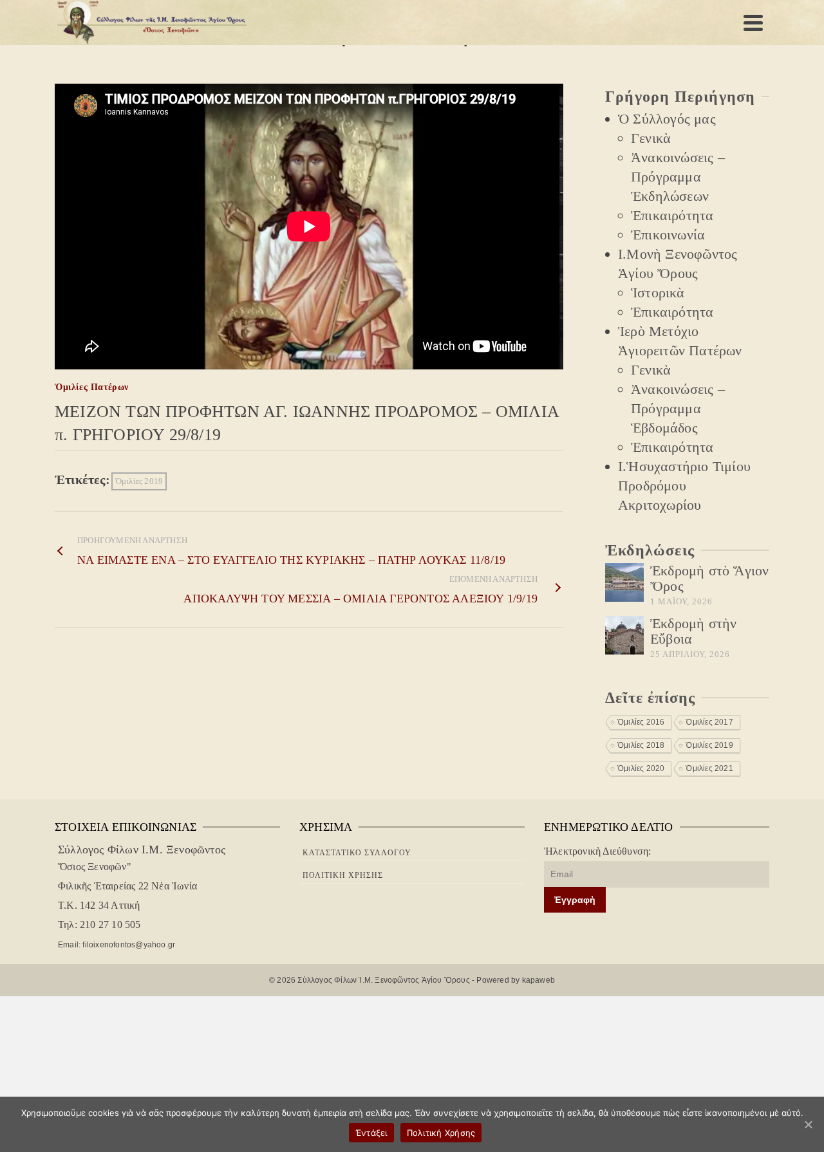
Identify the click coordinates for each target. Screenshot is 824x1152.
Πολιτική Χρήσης (343, 875)
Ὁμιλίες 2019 (139, 481)
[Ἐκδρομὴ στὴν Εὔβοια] (624, 635)
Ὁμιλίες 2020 (640, 768)
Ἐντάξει (371, 1133)
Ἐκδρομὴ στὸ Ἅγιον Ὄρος (709, 578)
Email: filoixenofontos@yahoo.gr (116, 944)
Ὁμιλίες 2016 (640, 722)
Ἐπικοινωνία (668, 235)
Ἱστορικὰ (658, 292)
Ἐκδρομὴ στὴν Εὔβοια (693, 631)
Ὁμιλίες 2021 (709, 768)
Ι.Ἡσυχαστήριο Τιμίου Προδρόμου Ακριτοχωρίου (684, 485)
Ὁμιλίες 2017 (709, 722)
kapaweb (538, 980)
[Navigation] (753, 22)
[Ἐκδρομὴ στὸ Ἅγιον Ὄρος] (624, 582)
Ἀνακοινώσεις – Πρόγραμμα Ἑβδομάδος (678, 408)
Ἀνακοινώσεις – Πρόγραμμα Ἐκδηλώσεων (678, 176)
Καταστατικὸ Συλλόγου (357, 852)
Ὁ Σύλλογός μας (667, 119)
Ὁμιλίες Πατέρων (92, 387)
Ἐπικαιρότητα (672, 215)
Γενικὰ (651, 138)
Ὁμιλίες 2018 (640, 745)
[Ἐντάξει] (807, 1124)
